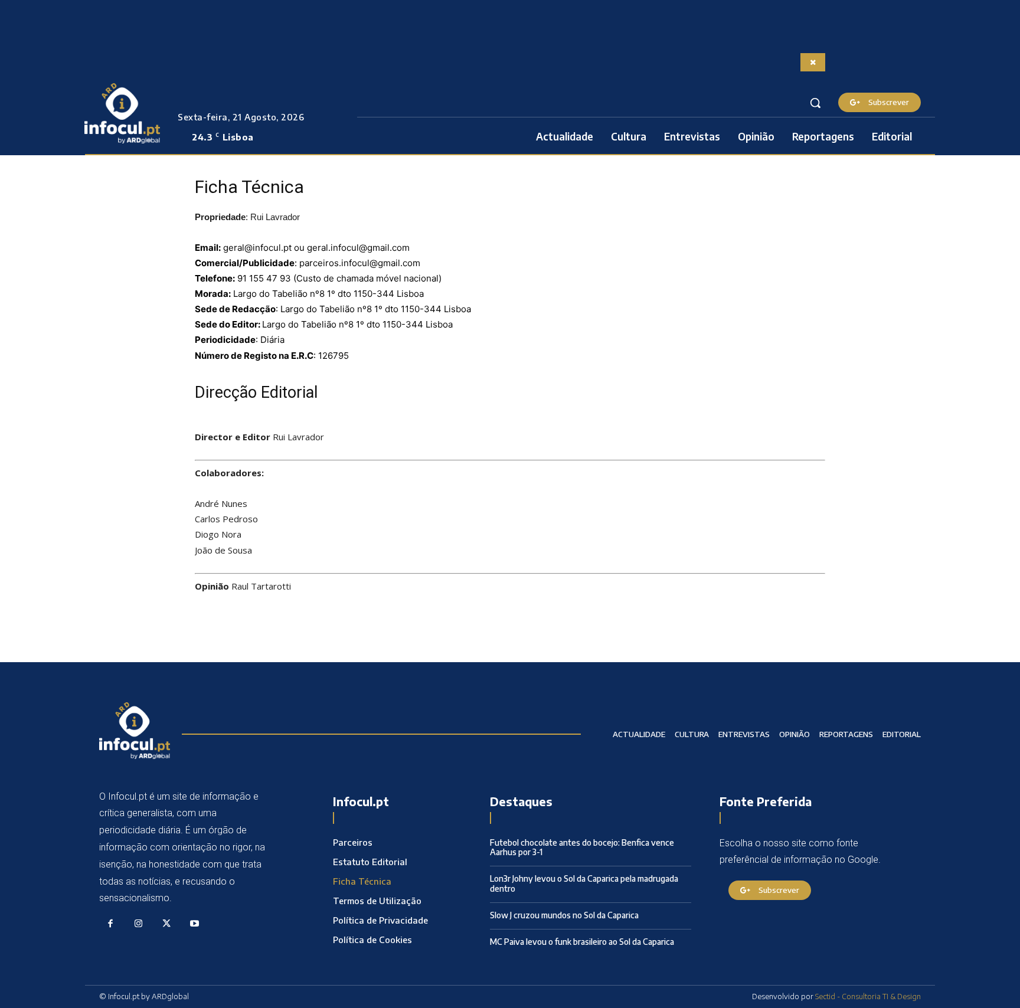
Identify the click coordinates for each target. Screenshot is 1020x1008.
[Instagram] (139, 924)
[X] (166, 924)
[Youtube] (195, 924)
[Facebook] (110, 924)
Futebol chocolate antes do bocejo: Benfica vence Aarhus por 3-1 (582, 847)
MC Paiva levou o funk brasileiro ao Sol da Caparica (582, 942)
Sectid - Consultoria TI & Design (868, 996)
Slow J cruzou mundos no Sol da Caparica (564, 915)
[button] (815, 103)
